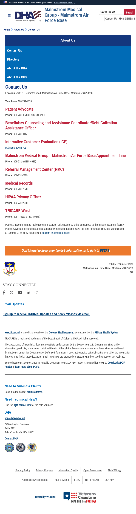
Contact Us (14, 51)
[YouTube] (20, 293)
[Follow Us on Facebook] (4, 293)
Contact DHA (11, 438)
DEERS (104, 250)
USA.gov (109, 480)
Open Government (92, 470)
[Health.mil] (21, 447)
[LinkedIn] (28, 293)
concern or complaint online (56, 233)
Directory (13, 59)
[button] (65, 3)
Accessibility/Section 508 (35, 480)
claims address (34, 392)
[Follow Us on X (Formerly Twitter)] (11, 293)
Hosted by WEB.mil (45, 497)
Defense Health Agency (61, 332)
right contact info (22, 405)
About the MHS (17, 77)
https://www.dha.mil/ (15, 418)
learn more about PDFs (27, 367)
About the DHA (17, 68)
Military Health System (106, 332)
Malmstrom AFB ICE (16, 147)
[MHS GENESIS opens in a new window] (127, 18)
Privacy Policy (22, 470)
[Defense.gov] (9, 447)
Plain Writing (114, 470)
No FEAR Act (92, 480)
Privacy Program (44, 470)
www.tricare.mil (12, 332)
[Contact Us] (111, 18)
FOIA (77, 480)
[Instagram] (36, 293)
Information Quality (68, 470)
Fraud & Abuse (61, 480)
